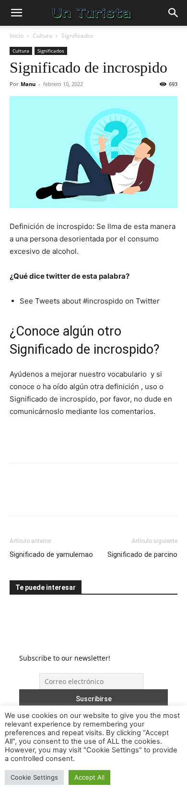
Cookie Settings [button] (34, 777)
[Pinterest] (63, 496)
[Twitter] (41, 496)
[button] (16, 13)
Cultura (42, 36)
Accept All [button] (89, 777)
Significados (77, 36)
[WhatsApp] (85, 496)
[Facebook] (19, 496)
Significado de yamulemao (51, 554)
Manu (28, 83)
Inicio (16, 36)
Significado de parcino (142, 554)
